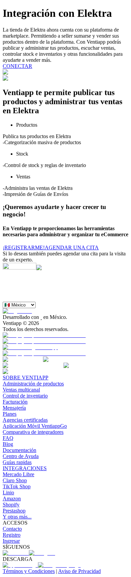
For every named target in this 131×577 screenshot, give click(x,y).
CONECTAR (17, 66)
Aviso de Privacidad (79, 571)
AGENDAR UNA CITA (72, 247)
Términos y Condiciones (29, 571)
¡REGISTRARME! (24, 247)
